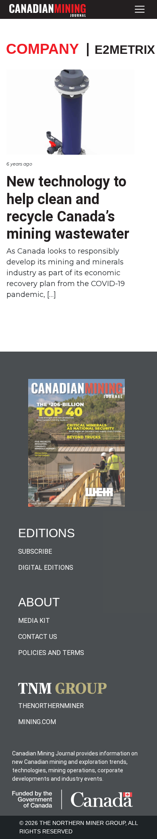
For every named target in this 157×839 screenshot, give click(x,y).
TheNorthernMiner (51, 706)
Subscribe (35, 551)
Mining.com (37, 722)
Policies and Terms (51, 653)
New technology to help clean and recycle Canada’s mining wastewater (67, 207)
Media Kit (34, 620)
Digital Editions (45, 567)
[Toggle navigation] (139, 9)
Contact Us (37, 637)
